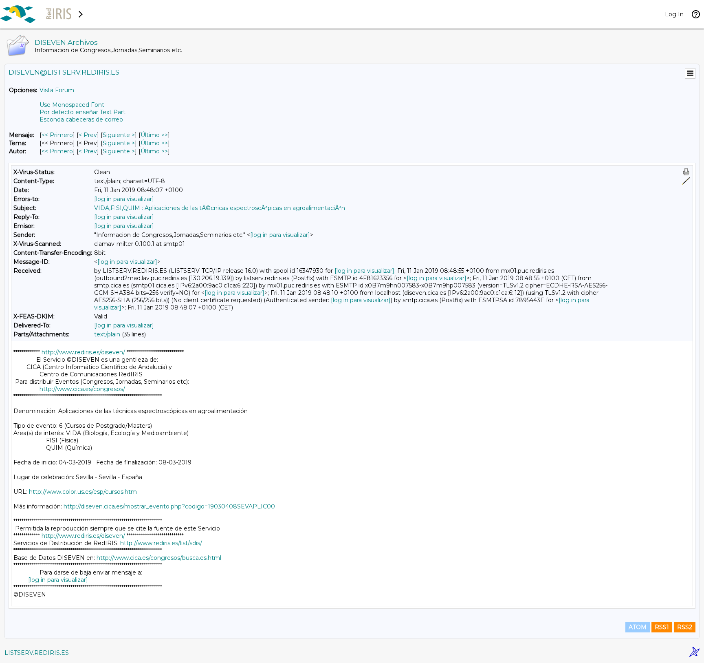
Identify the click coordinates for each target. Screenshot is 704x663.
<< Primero (57, 135)
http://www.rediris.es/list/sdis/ (161, 543)
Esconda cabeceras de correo (81, 119)
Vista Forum (57, 90)
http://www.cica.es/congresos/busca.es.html (159, 557)
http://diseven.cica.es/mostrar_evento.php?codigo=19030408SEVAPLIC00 (169, 506)
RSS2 (684, 627)
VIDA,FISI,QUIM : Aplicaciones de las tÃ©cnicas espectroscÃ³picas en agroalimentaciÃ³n (219, 208)
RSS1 (662, 627)
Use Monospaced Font (72, 104)
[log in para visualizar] (124, 199)
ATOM (638, 627)
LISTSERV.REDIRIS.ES (36, 652)
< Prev (88, 135)
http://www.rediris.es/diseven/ (83, 352)
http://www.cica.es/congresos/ (82, 389)
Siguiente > (119, 135)
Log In (674, 14)
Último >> (154, 135)
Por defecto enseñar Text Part (82, 112)
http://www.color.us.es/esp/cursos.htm (83, 491)
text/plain (107, 334)
